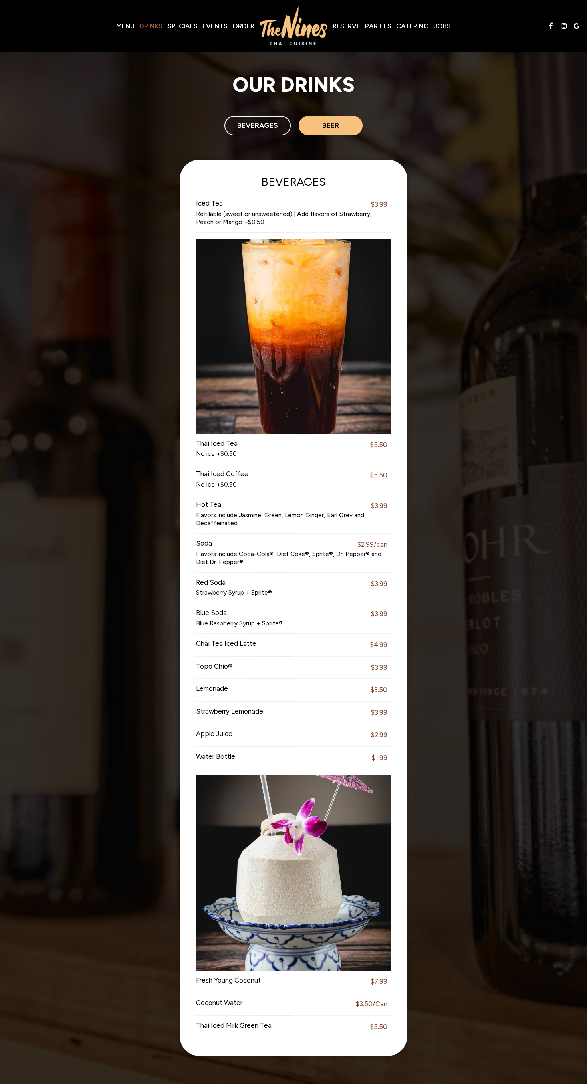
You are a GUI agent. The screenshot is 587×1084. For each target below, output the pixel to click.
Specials (182, 26)
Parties (378, 26)
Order (243, 26)
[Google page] (576, 26)
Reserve (346, 26)
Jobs (442, 26)
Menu (125, 26)
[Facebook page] (551, 26)
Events (215, 26)
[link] (293, 26)
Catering (412, 26)
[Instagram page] (563, 26)
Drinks (151, 26)
